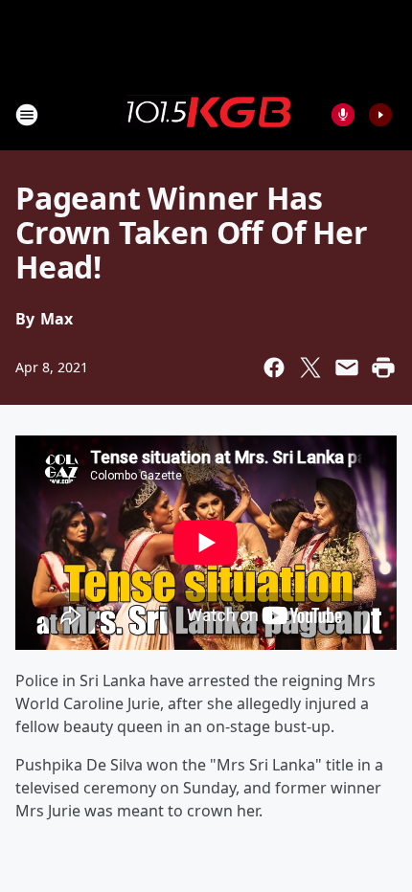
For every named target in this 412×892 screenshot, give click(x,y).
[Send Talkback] (343, 114)
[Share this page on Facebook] (274, 367)
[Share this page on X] (310, 367)
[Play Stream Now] (380, 114)
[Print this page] (383, 367)
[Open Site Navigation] (26, 114)
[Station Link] (206, 114)
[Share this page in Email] (346, 367)
